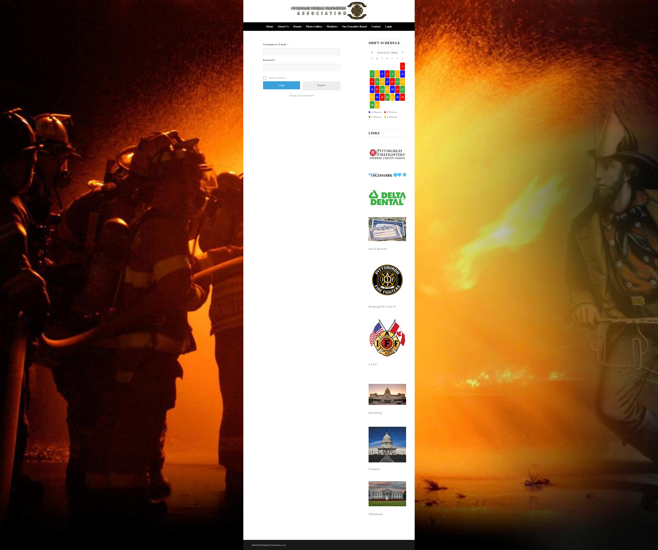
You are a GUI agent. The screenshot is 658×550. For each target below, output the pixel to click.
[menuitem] (269, 26)
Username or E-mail (276, 44)
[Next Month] (402, 52)
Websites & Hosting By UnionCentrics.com (269, 545)
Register (321, 85)
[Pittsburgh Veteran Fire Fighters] (329, 11)
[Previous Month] (372, 52)
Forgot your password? (301, 95)
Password (269, 60)
